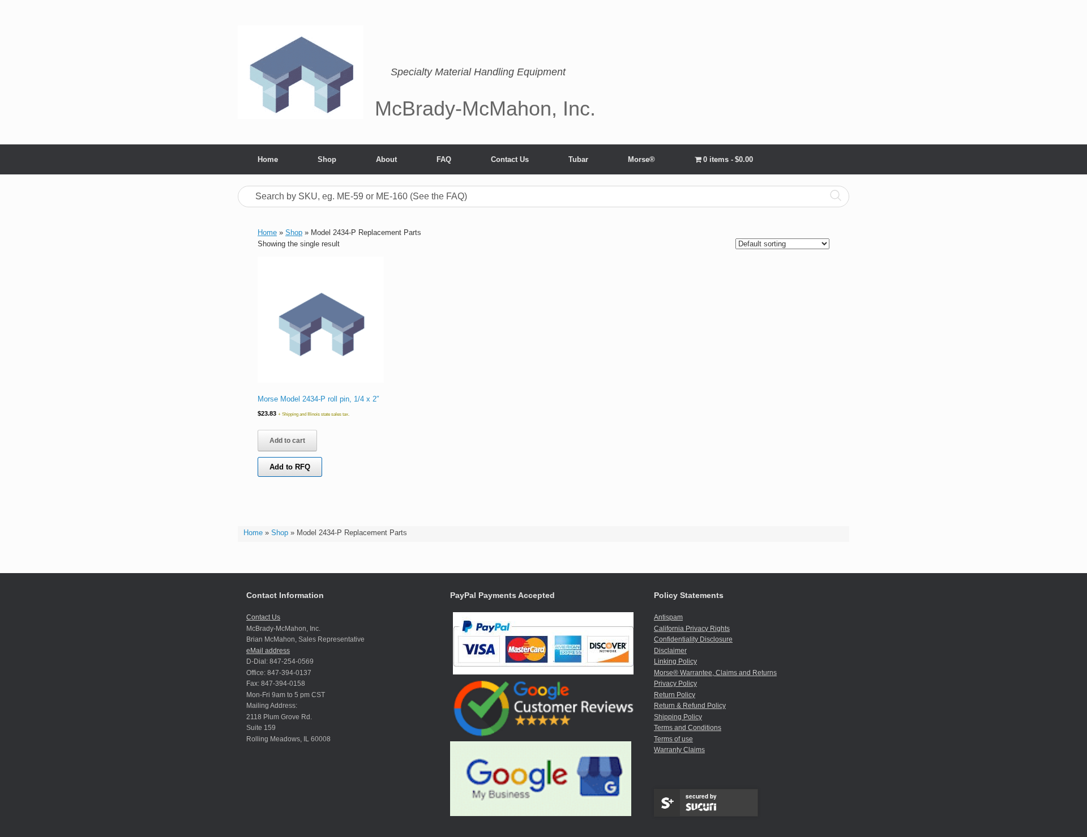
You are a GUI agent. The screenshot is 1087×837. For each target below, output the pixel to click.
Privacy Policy (675, 683)
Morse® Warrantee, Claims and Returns (715, 673)
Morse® (641, 159)
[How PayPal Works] (543, 672)
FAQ (443, 159)
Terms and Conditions (687, 728)
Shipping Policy (678, 717)
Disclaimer (670, 651)
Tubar (578, 159)
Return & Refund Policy (690, 706)
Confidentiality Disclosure (693, 639)
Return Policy (674, 695)
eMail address (268, 651)
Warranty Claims (679, 750)
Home (268, 159)
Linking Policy (675, 661)
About (386, 159)
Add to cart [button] (287, 441)
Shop (327, 159)
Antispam (668, 617)
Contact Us (510, 159)
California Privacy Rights (692, 629)
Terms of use (673, 739)
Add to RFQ (289, 467)
